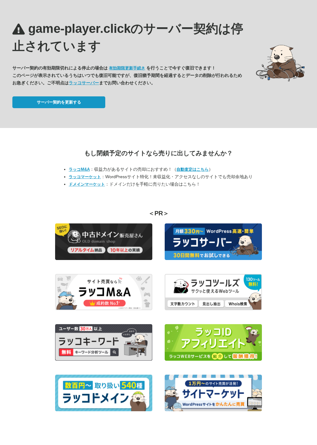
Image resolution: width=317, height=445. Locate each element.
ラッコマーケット (85, 176)
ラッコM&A (79, 169)
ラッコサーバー (84, 82)
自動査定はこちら (192, 169)
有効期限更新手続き (127, 68)
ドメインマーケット (87, 184)
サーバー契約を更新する (59, 102)
